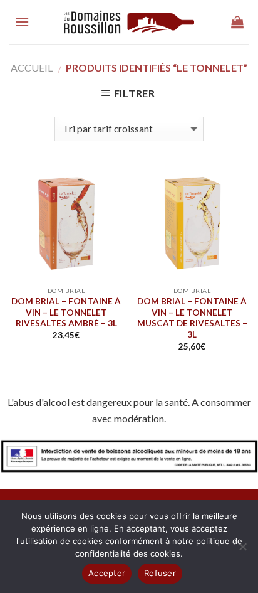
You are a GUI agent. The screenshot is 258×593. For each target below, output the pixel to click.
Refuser (160, 573)
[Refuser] (242, 550)
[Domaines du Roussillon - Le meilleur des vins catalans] (129, 22)
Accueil (32, 67)
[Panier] (237, 22)
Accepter (106, 573)
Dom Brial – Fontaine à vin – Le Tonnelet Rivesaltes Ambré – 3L (66, 312)
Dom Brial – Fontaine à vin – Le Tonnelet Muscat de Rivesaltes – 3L (192, 317)
